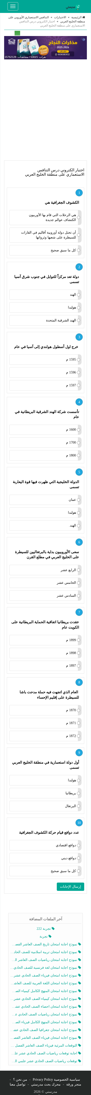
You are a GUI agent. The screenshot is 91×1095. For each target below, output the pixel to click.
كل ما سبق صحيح (63, 250)
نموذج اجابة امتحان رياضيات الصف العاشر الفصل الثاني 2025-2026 (44, 960)
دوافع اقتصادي (66, 845)
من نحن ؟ (20, 1079)
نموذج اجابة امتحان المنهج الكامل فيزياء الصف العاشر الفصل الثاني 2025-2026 (44, 1022)
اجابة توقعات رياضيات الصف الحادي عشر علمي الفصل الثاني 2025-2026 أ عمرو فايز (44, 1053)
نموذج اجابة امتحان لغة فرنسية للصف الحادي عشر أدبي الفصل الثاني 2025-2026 (44, 967)
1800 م (71, 455)
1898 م (71, 653)
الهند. (72, 525)
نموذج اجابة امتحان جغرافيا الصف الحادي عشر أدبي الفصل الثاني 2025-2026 (44, 1030)
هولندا (72, 307)
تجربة (44, 936)
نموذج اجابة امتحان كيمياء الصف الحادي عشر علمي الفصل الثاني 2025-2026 (44, 999)
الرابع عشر (68, 570)
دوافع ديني (68, 858)
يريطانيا (71, 793)
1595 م (71, 359)
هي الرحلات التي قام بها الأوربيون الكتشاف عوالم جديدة (52, 217)
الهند (73, 294)
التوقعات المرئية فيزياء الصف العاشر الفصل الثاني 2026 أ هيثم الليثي (44, 1045)
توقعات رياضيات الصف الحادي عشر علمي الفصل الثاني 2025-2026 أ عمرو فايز (44, 1061)
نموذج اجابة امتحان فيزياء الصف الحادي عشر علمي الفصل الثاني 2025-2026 (44, 975)
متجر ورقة (73, 1084)
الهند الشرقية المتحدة (61, 320)
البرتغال (70, 806)
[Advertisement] (45, 109)
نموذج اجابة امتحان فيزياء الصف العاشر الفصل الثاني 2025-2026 (44, 1038)
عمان (72, 500)
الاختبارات (60, 17)
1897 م (71, 665)
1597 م (71, 385)
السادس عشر (66, 595)
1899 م (71, 640)
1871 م (71, 723)
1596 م (71, 372)
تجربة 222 (44, 929)
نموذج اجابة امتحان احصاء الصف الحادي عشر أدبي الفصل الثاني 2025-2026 (44, 1006)
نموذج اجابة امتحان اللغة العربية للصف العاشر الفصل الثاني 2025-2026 (44, 983)
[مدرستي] (73, 6)
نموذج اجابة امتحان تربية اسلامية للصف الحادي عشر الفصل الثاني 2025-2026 (44, 952)
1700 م (71, 442)
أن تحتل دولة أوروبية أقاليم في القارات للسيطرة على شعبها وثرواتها (48, 235)
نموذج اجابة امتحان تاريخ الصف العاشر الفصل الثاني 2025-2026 (44, 944)
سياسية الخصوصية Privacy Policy (56, 1079)
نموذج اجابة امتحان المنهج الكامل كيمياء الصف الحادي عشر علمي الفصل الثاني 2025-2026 (44, 991)
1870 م (71, 710)
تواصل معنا (17, 1084)
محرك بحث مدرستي (46, 1084)
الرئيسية (76, 17)
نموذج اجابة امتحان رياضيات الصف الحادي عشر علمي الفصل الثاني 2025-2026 (44, 1014)
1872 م (71, 736)
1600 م (71, 429)
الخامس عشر (66, 582)
